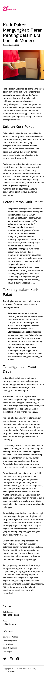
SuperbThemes (9, 671)
